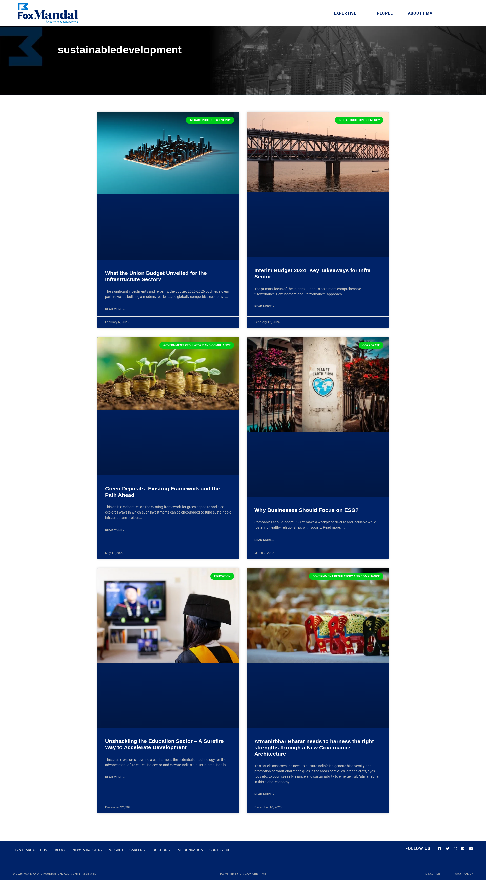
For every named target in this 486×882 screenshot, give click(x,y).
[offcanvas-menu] (464, 13)
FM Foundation (189, 590)
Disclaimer (434, 613)
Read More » (115, 226)
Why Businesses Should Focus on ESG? (306, 333)
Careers (137, 590)
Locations (160, 590)
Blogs (60, 590)
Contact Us (219, 590)
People (385, 13)
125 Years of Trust (32, 590)
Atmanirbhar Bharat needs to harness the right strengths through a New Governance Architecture (314, 487)
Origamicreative (253, 613)
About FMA (420, 13)
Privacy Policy (461, 613)
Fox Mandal (33, 613)
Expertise (345, 13)
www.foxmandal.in (71, 661)
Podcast (115, 590)
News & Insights (87, 590)
